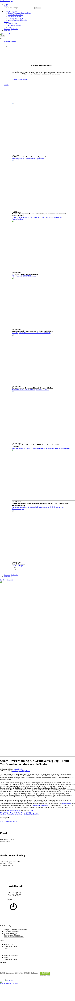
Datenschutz (8, 995)
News (9, 27)
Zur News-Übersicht (6, 580)
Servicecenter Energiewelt (40, 805)
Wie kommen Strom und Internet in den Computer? (16, 812)
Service (6, 22)
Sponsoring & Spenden (11, 29)
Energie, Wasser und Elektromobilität (19, 13)
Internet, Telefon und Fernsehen (17, 20)
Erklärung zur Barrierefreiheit (13, 993)
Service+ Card (12, 23)
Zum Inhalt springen (6, 1)
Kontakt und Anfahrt (14, 25)
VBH (31, 810)
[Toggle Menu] (1, 38)
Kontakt (6, 4)
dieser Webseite (66, 803)
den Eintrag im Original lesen (21, 771)
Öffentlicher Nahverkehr (15, 15)
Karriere (3, 962)
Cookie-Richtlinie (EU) (11, 998)
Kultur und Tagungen (14, 16)
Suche (6, 6)
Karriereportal (8, 30)
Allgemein (10, 810)
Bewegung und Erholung (15, 18)
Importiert (17, 810)
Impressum (7, 997)
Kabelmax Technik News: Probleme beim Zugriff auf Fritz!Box (19, 814)
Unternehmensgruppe (10, 11)
